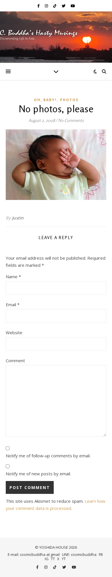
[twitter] (64, 5)
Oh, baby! (45, 99)
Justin (18, 218)
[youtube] (73, 5)
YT (64, 558)
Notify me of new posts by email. (38, 473)
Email (13, 304)
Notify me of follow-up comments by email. (48, 455)
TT (53, 558)
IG (47, 558)
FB (101, 554)
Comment (15, 360)
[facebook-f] (38, 5)
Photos (69, 99)
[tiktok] (55, 5)
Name (13, 276)
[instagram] (47, 5)
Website (14, 332)
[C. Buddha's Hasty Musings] (56, 37)
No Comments (71, 120)
